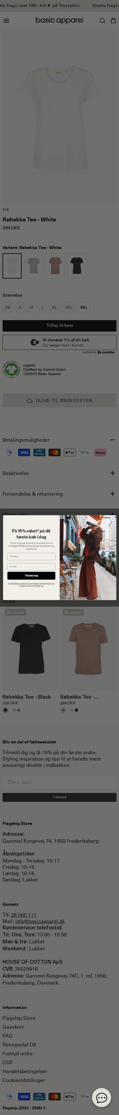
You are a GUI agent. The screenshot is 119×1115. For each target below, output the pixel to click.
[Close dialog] (112, 518)
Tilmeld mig (31, 575)
